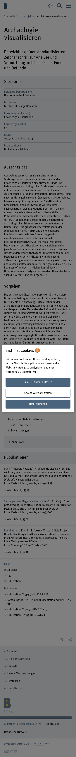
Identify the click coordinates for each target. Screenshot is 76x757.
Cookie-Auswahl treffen (38, 393)
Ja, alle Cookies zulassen (38, 382)
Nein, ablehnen (38, 404)
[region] (38, 378)
